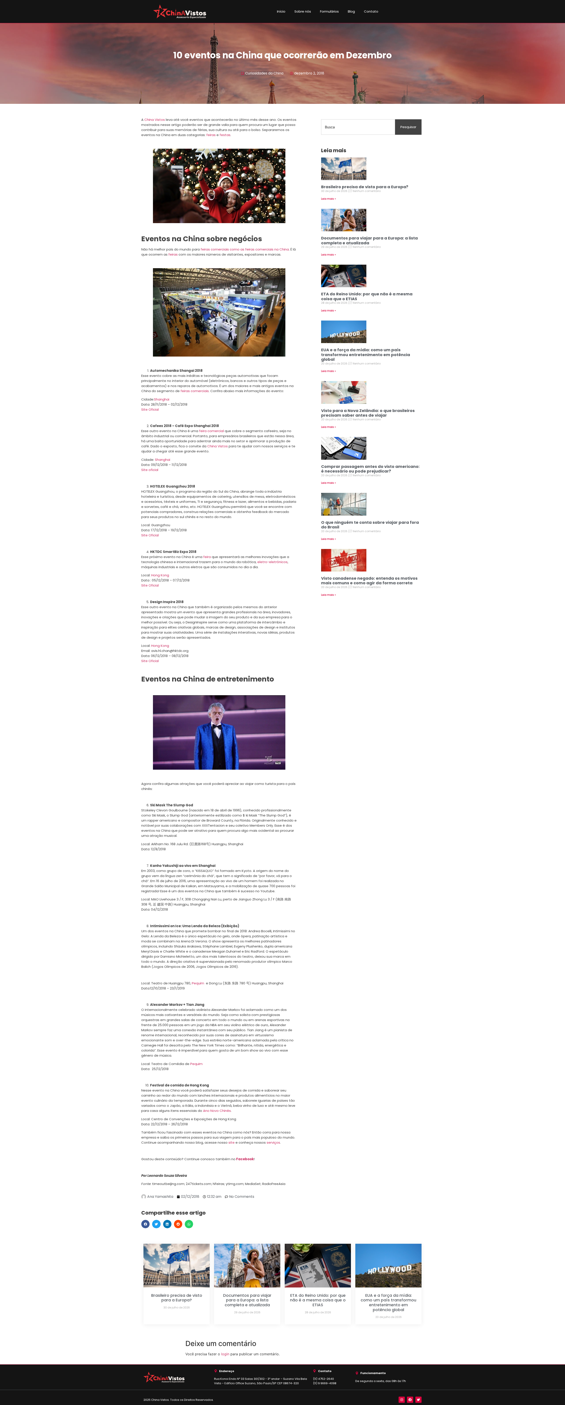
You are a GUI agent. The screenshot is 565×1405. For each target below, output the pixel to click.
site (231, 1142)
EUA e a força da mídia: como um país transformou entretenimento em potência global (365, 354)
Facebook (245, 1159)
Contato (371, 11)
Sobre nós (302, 11)
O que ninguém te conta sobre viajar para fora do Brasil (370, 525)
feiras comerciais (195, 391)
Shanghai (161, 399)
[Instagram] (402, 1400)
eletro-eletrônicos (272, 562)
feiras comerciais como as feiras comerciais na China (245, 249)
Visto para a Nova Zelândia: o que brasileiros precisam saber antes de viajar (368, 413)
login (225, 1354)
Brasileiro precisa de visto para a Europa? (364, 187)
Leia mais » (328, 199)
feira (207, 556)
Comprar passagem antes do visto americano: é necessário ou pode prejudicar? (370, 469)
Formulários (329, 11)
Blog (351, 11)
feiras (211, 135)
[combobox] (358, 127)
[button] (145, 1224)
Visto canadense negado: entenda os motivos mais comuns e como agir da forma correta (369, 580)
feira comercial (211, 431)
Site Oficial (150, 409)
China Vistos (154, 119)
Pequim (198, 983)
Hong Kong (160, 575)
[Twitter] (418, 1400)
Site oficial (149, 469)
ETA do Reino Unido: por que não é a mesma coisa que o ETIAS (366, 296)
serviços (273, 1142)
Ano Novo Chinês (217, 1110)
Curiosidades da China (264, 73)
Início (281, 11)
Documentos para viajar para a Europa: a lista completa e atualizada (369, 240)
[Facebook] (410, 1400)
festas (225, 135)
